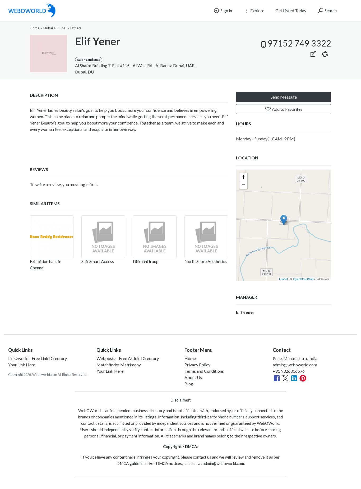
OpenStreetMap (303, 279)
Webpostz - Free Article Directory (127, 358)
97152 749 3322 (299, 43)
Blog (188, 383)
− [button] (243, 185)
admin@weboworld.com (295, 364)
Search (330, 10)
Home (34, 28)
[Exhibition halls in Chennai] (51, 237)
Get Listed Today (290, 10)
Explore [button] (256, 10)
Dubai (48, 28)
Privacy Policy (197, 364)
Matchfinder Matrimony (118, 364)
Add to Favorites (286, 109)
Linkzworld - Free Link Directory (37, 358)
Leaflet (283, 279)
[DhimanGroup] (154, 237)
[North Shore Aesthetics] (206, 237)
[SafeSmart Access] (103, 237)
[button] (325, 52)
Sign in (226, 10)
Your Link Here (21, 364)
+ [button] (243, 177)
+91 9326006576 (289, 370)
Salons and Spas (88, 60)
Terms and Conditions (204, 370)
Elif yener (245, 312)
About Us (193, 377)
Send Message (284, 96)
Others (75, 28)
